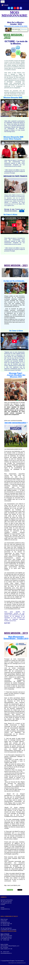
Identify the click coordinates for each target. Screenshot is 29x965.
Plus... (21, 211)
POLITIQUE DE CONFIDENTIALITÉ (17, 962)
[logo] (1, 893)
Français (6, 5)
